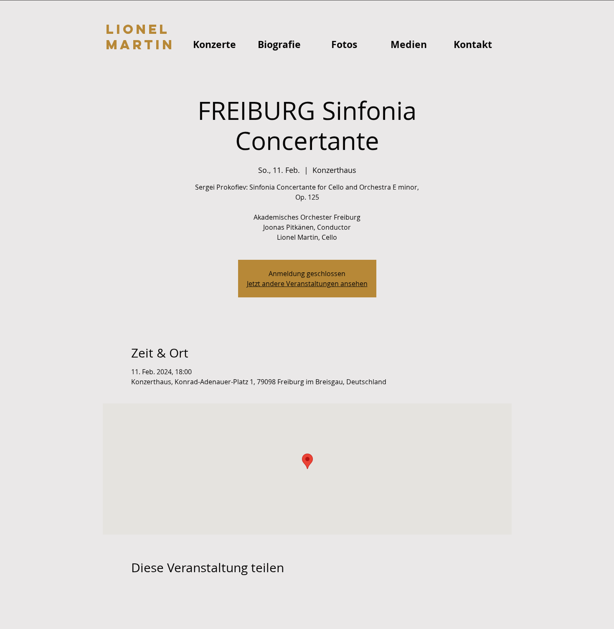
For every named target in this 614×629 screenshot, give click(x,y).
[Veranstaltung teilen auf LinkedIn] (176, 590)
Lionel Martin (140, 37)
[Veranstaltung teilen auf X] (156, 590)
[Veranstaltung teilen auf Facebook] (135, 590)
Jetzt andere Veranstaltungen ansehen (307, 283)
